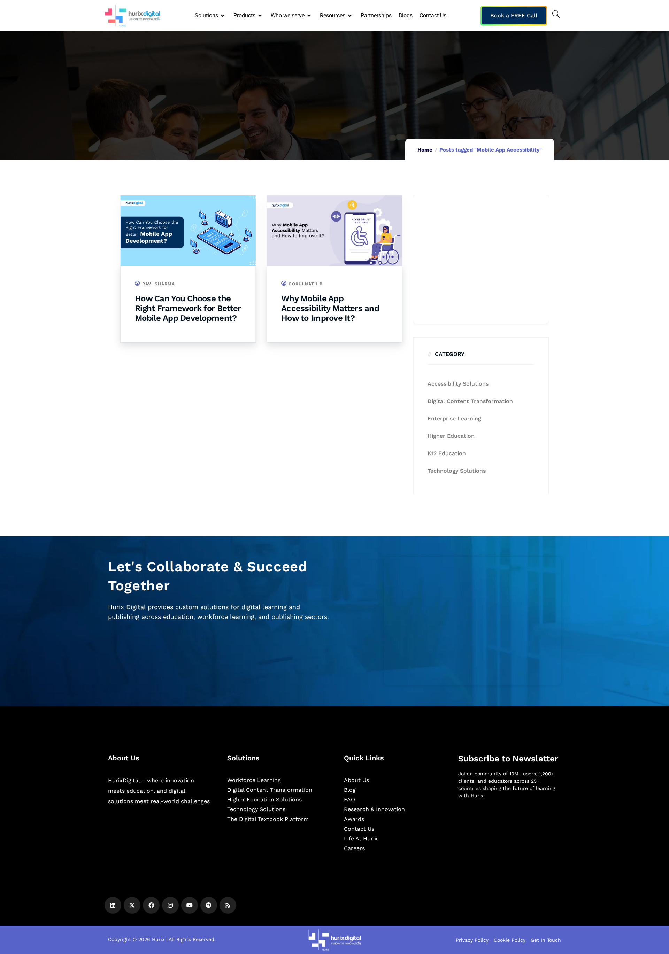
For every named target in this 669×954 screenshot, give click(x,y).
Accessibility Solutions (458, 383)
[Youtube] (189, 905)
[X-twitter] (132, 905)
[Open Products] (260, 15)
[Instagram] (170, 905)
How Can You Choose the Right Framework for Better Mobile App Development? (188, 308)
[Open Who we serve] (309, 15)
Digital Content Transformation (470, 401)
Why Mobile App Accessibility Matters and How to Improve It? (330, 308)
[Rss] (228, 905)
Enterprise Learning (454, 418)
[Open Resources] (350, 15)
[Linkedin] (113, 905)
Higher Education (451, 436)
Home (424, 150)
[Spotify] (208, 905)
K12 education (447, 453)
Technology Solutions (457, 470)
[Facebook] (151, 905)
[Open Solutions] (223, 15)
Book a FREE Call (513, 15)
